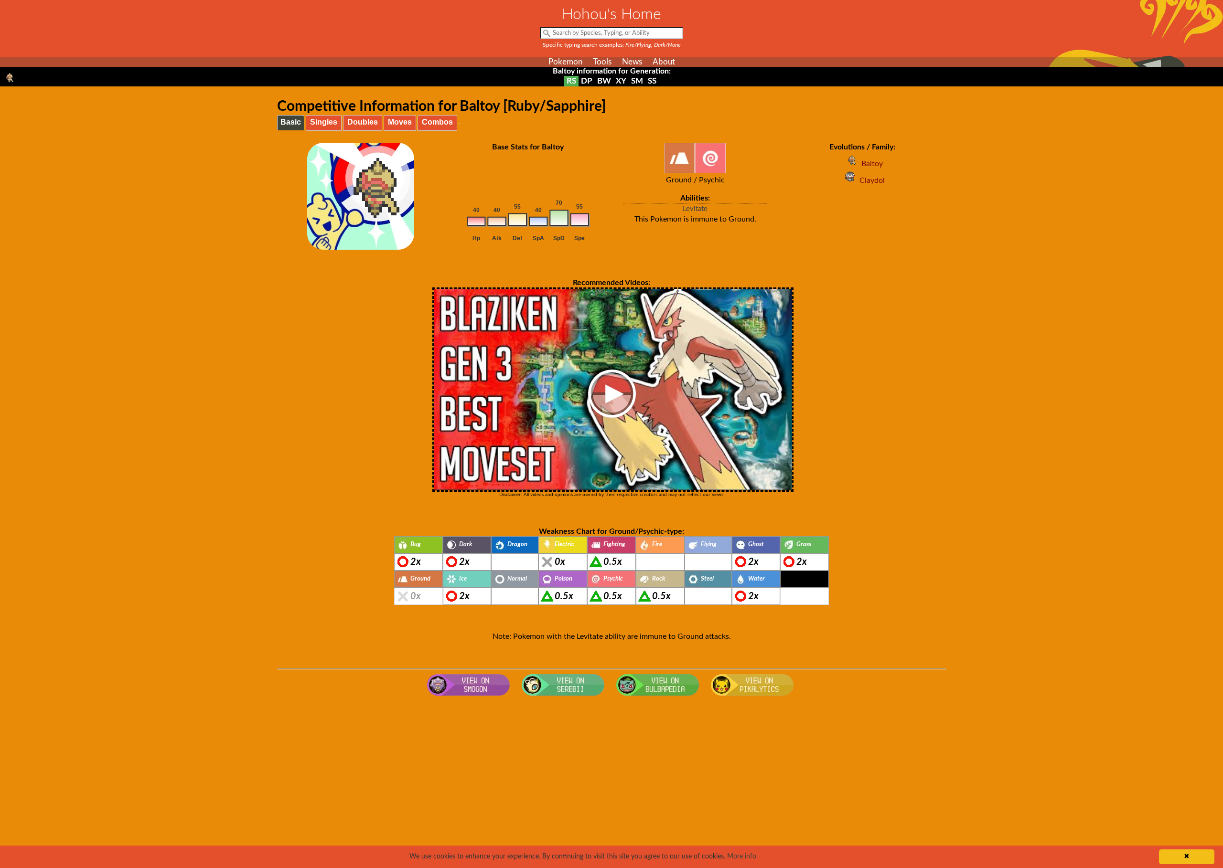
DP (586, 81)
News (632, 62)
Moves (400, 122)
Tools (602, 62)
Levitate (695, 208)
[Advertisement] (611, 777)
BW (604, 81)
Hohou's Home (611, 14)
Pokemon (565, 62)
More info (741, 856)
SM (637, 81)
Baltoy (872, 164)
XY (621, 81)
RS (571, 81)
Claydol (872, 180)
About (664, 62)
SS (652, 81)
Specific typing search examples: (612, 45)
